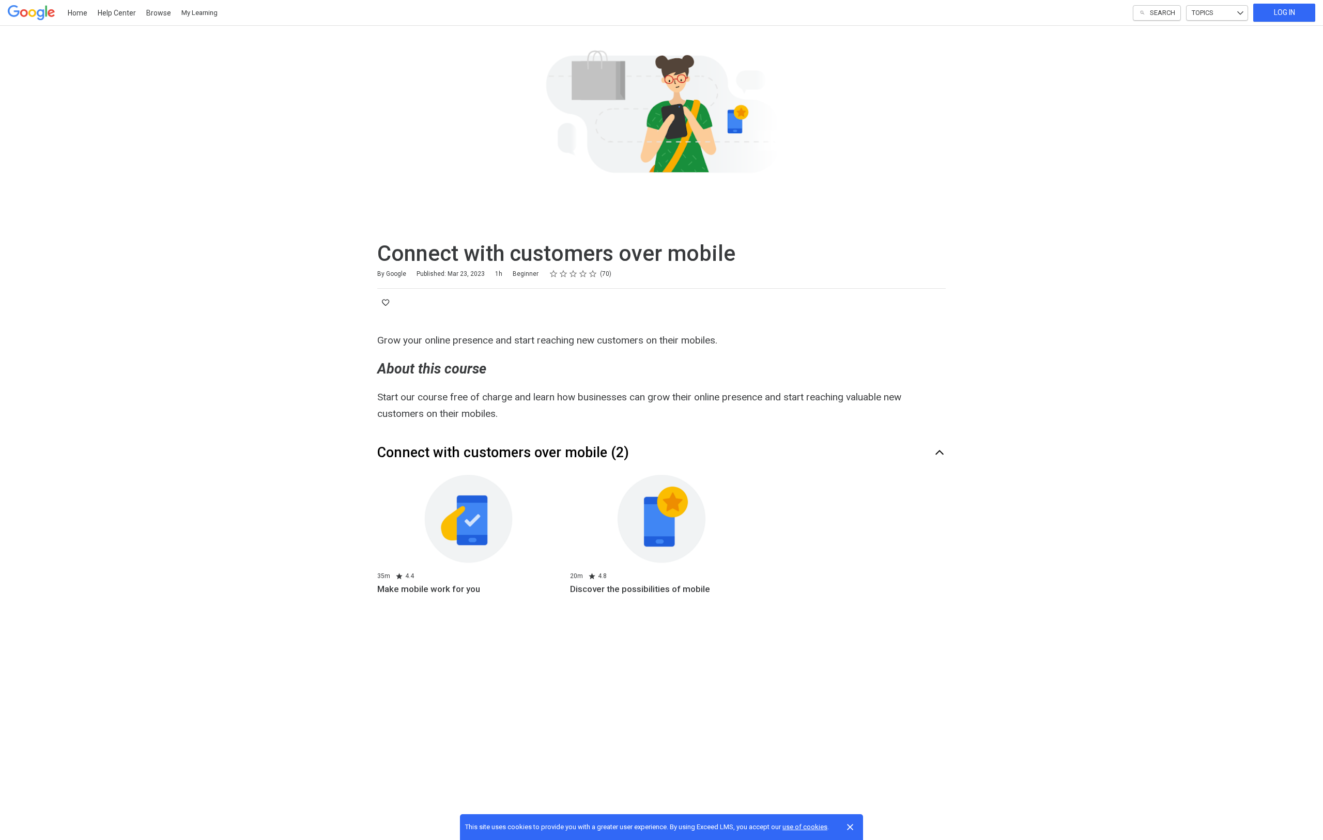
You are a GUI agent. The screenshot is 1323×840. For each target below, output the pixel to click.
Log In (1284, 12)
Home (77, 13)
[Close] (850, 827)
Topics (1202, 13)
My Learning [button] (199, 13)
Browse (158, 13)
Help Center (117, 13)
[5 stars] (593, 273)
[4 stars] (583, 273)
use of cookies (804, 827)
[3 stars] (573, 273)
